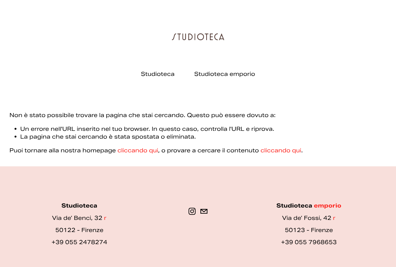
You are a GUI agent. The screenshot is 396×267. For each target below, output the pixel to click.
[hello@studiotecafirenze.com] (204, 211)
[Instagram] (192, 211)
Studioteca (158, 74)
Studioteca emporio (224, 74)
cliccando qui (137, 150)
